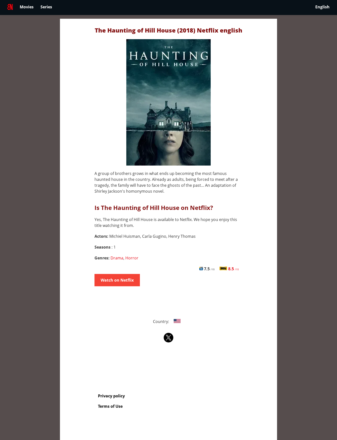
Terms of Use (110, 406)
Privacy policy (111, 396)
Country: (161, 321)
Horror (131, 258)
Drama (117, 258)
